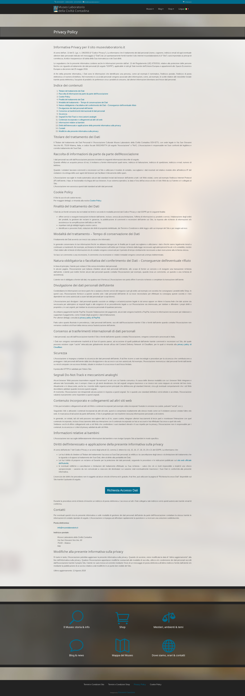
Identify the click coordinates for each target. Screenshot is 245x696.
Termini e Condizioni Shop (119, 684)
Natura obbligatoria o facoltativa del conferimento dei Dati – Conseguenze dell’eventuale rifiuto (97, 105)
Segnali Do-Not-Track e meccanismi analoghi (77, 117)
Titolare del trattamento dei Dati (71, 91)
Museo (149, 9)
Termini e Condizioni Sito (94, 684)
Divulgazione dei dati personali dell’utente (76, 108)
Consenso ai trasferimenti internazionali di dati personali (82, 111)
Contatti (62, 128)
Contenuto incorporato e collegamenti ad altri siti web (80, 120)
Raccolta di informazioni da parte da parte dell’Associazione (83, 94)
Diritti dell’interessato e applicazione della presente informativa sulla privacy (90, 125)
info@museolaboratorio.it (92, 2)
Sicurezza (63, 114)
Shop (170, 9)
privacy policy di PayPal (90, 318)
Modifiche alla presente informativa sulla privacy (79, 131)
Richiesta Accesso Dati (122, 490)
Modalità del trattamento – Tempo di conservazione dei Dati (83, 102)
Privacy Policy (140, 684)
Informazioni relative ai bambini (71, 122)
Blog (160, 9)
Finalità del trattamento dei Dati (71, 99)
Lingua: (182, 9)
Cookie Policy (64, 97)
